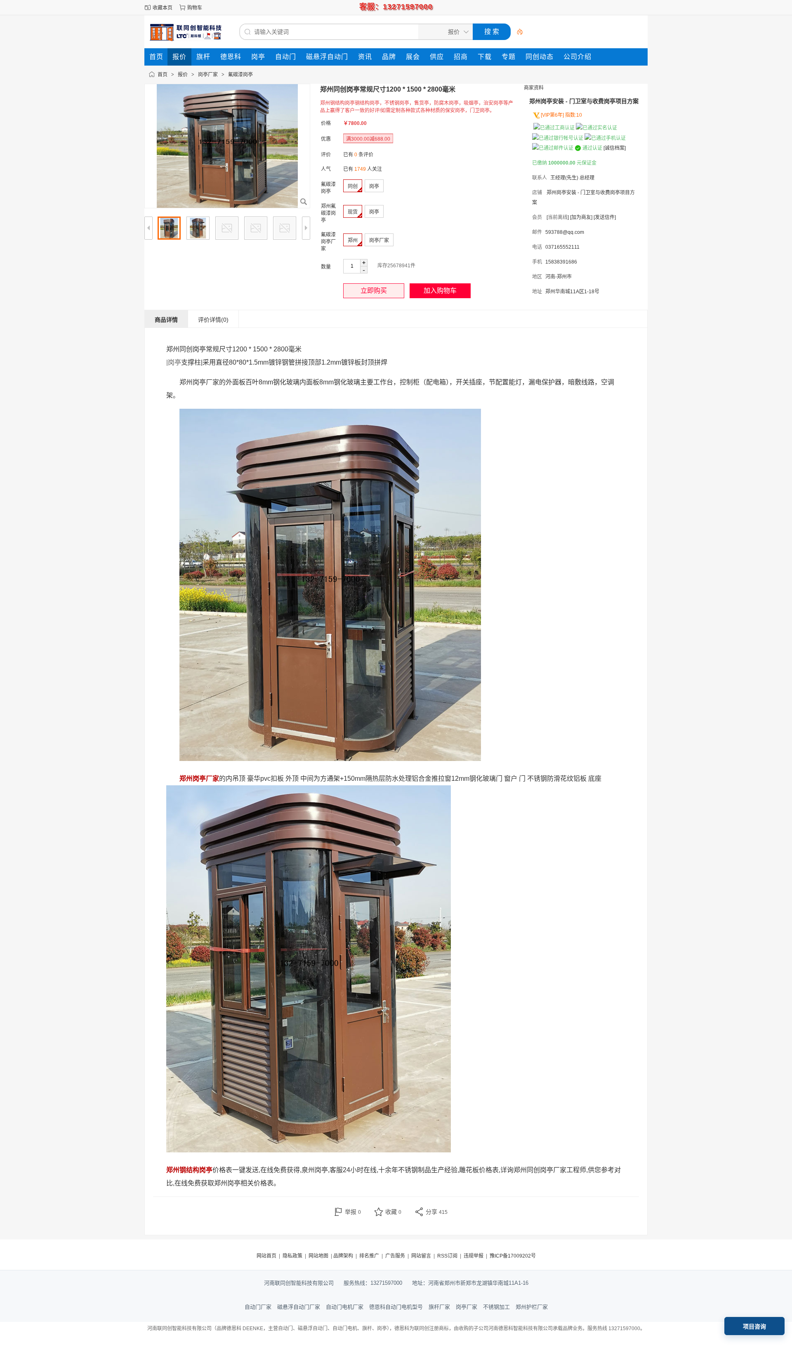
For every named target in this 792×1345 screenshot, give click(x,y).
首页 (162, 75)
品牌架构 (343, 1256)
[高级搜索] (517, 32)
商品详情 (166, 319)
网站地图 (318, 1256)
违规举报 (473, 1256)
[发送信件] (605, 217)
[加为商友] (581, 217)
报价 (183, 75)
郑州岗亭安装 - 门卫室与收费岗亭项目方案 (584, 101)
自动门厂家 (258, 1307)
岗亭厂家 (208, 75)
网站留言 (421, 1256)
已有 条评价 (358, 155)
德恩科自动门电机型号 (396, 1307)
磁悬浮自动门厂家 (298, 1307)
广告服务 (395, 1256)
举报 (353, 1211)
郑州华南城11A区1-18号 (572, 291)
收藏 (393, 1211)
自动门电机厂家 (344, 1307)
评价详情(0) (213, 319)
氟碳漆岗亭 (240, 75)
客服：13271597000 (396, 6)
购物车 (194, 8)
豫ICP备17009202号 (513, 1256)
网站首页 (266, 1256)
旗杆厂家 (439, 1307)
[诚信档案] (614, 148)
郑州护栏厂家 (532, 1307)
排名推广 (369, 1256)
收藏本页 (162, 8)
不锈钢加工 (496, 1307)
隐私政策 (292, 1256)
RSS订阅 (447, 1256)
